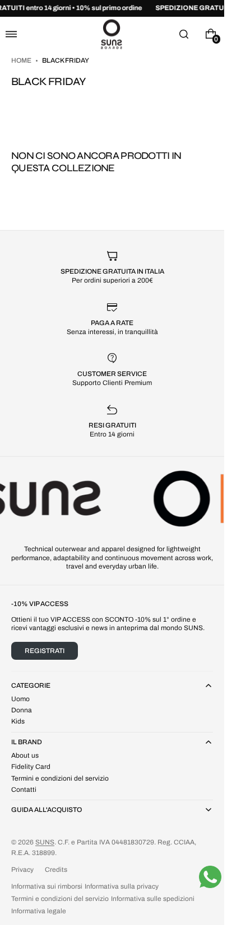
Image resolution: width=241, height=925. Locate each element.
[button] (11, 34)
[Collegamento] (112, 8)
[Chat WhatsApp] (210, 877)
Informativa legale (38, 911)
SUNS (44, 842)
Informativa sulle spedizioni (152, 899)
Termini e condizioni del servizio (60, 899)
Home (22, 60)
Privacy (22, 870)
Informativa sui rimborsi (46, 886)
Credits (56, 870)
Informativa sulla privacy (122, 886)
